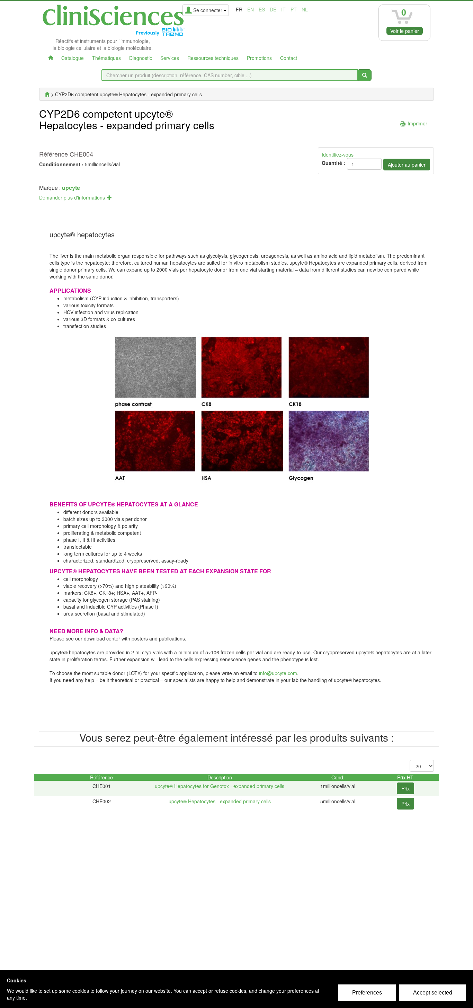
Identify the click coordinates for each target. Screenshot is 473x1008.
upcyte (71, 188)
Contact (288, 57)
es (262, 9)
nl (305, 9)
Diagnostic (140, 57)
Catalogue (72, 57)
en (250, 9)
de (273, 9)
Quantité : (333, 162)
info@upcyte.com (278, 673)
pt (294, 9)
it (283, 9)
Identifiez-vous (338, 154)
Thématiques (106, 57)
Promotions (259, 57)
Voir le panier (404, 30)
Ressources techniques (213, 57)
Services (169, 57)
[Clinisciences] (47, 94)
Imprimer (417, 123)
